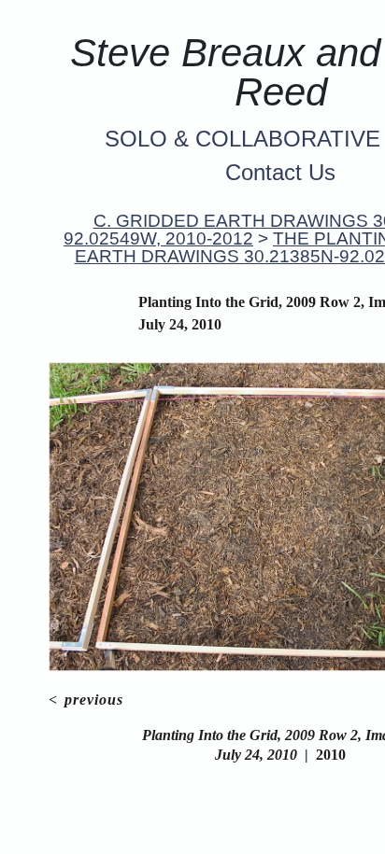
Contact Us (280, 172)
